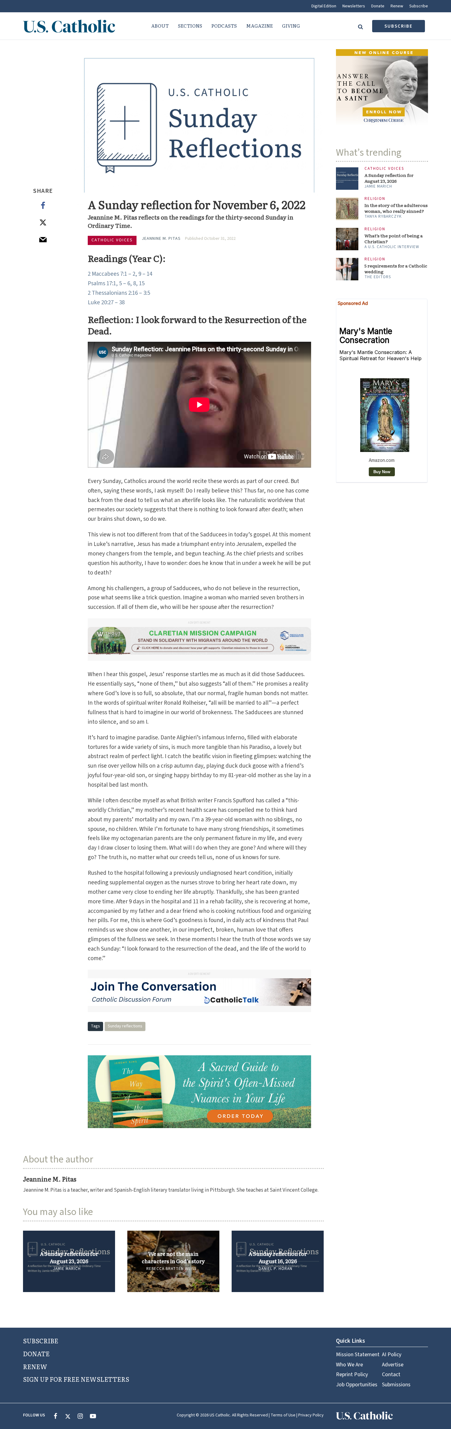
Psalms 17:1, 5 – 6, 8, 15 (116, 283)
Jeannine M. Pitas (161, 239)
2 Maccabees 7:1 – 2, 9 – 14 (120, 274)
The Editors (377, 277)
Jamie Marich (67, 1268)
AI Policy (391, 1354)
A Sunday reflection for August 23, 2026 (69, 1257)
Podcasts (224, 25)
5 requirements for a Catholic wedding (395, 269)
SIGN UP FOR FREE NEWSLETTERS (76, 1379)
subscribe (398, 26)
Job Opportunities (356, 1384)
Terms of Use (283, 1415)
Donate (377, 6)
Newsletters (353, 6)
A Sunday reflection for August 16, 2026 (278, 1257)
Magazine (259, 25)
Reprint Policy (352, 1374)
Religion (374, 198)
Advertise (392, 1365)
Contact (391, 1374)
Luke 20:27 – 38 (106, 302)
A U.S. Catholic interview (391, 247)
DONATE (36, 1353)
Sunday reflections (125, 1026)
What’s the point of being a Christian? (393, 238)
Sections (190, 25)
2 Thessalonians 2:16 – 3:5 (119, 293)
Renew (397, 6)
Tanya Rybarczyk (383, 216)
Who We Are (349, 1365)
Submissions (396, 1384)
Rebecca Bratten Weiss (171, 1268)
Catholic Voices (112, 240)
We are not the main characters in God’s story (173, 1257)
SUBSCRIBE (40, 1340)
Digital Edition (323, 6)
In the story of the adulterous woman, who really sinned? (396, 208)
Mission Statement (358, 1354)
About (160, 25)
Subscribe (418, 6)
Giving (291, 25)
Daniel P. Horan (275, 1268)
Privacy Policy (311, 1415)
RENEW (35, 1366)
